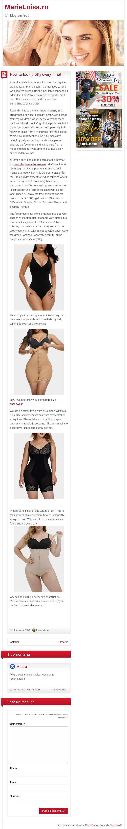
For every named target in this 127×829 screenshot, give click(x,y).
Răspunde (61, 689)
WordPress (91, 825)
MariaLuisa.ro (26, 7)
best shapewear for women (30, 164)
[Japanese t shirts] (99, 128)
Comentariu (17, 723)
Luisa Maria (42, 630)
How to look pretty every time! (35, 74)
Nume (13, 768)
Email (13, 782)
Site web (15, 796)
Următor (63, 642)
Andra (22, 666)
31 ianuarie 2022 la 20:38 (26, 689)
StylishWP (116, 825)
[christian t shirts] (99, 89)
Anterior (14, 642)
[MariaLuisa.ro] (63, 42)
